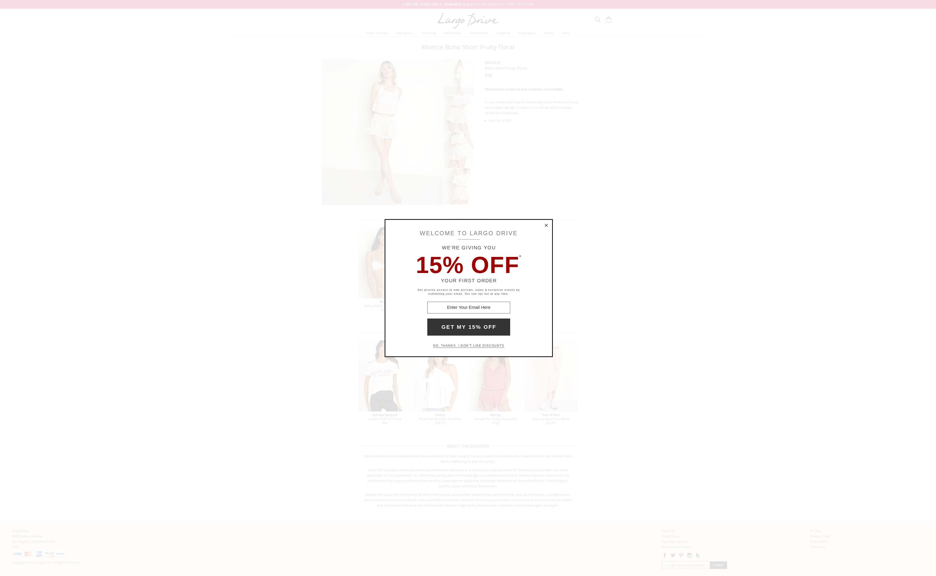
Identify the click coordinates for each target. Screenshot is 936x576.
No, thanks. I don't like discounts (468, 345)
